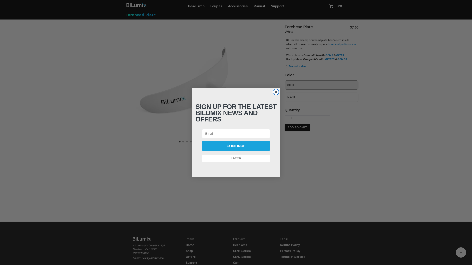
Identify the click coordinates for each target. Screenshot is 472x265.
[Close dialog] (276, 92)
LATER (236, 158)
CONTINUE (236, 146)
